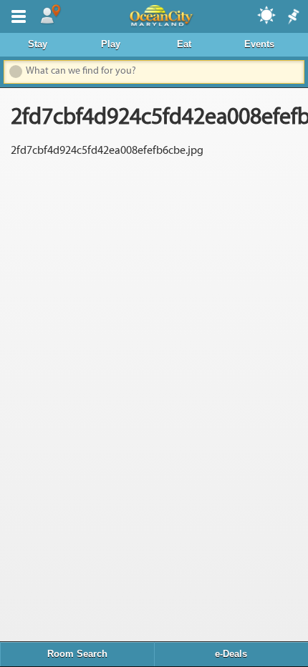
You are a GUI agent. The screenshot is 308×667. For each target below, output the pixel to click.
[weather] (267, 14)
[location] (50, 15)
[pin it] (292, 17)
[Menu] (16, 15)
